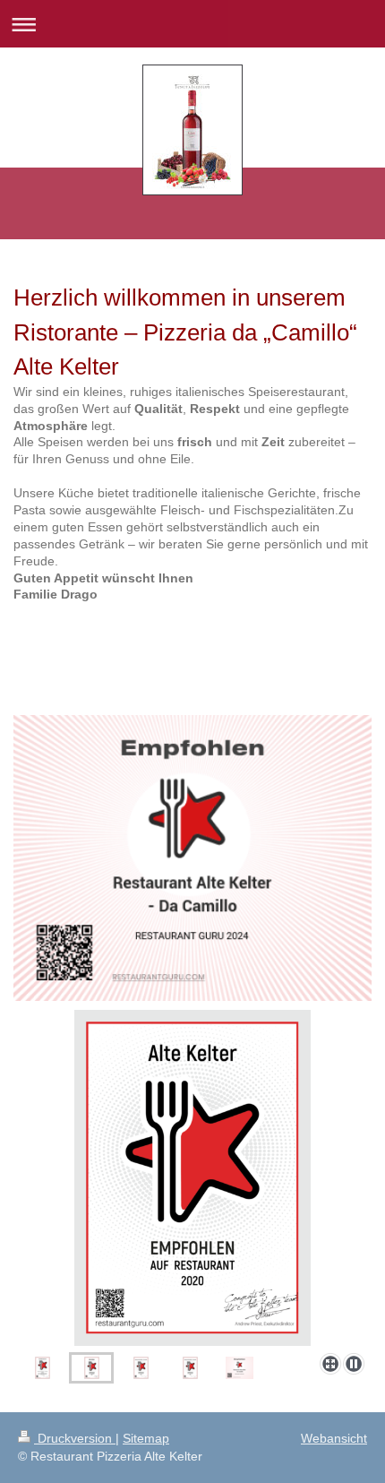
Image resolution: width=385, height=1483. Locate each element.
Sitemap (146, 1438)
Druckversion (75, 1438)
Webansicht (334, 1438)
